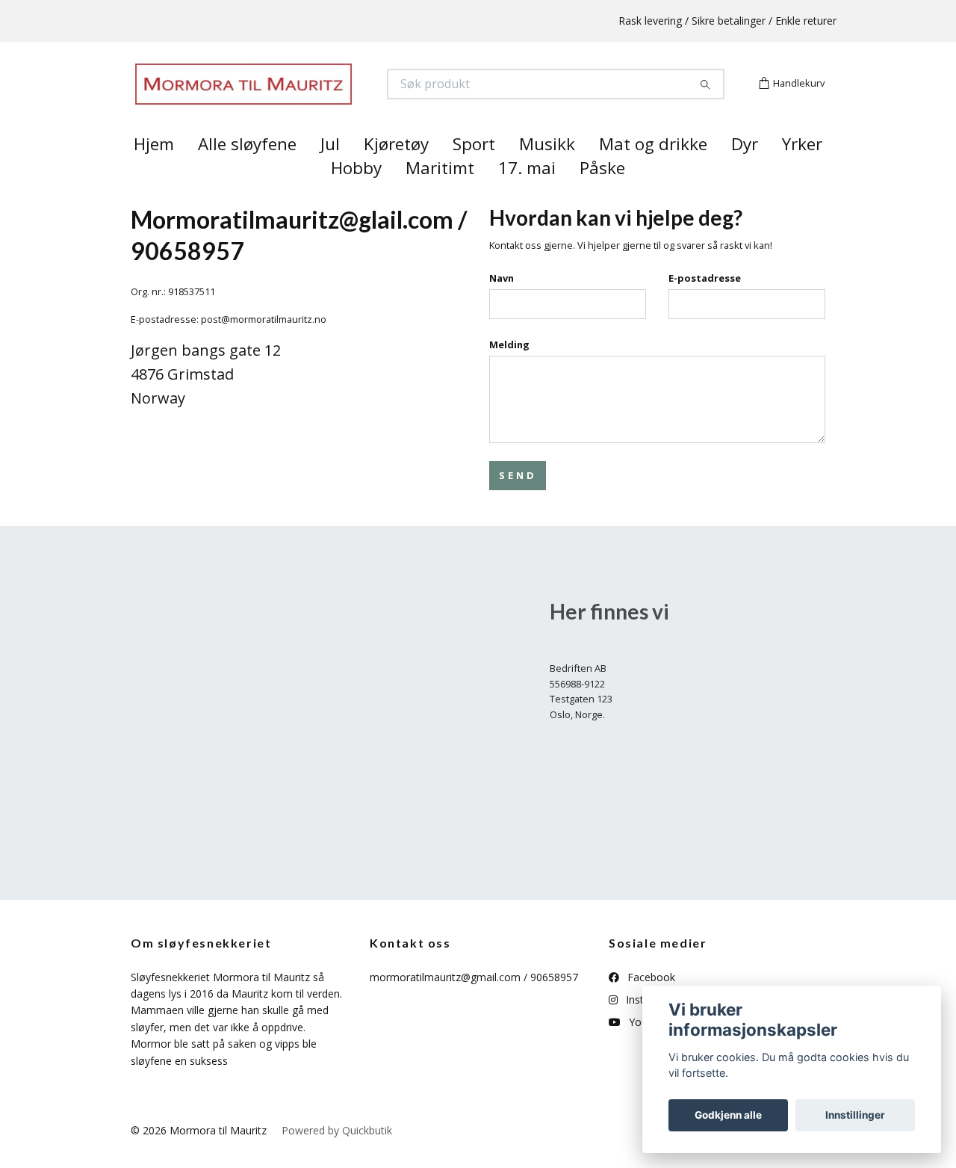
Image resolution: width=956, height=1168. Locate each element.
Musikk (547, 170)
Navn (501, 305)
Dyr (744, 170)
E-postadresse (704, 305)
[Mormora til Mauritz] (304, 97)
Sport (474, 170)
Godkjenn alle (728, 1115)
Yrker (802, 170)
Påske (602, 194)
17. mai (527, 194)
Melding (509, 370)
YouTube (649, 1049)
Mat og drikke (653, 170)
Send (517, 502)
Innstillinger (855, 1115)
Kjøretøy (396, 170)
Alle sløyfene (247, 170)
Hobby (356, 194)
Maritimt (440, 194)
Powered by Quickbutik (337, 1156)
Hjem (154, 170)
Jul (330, 170)
